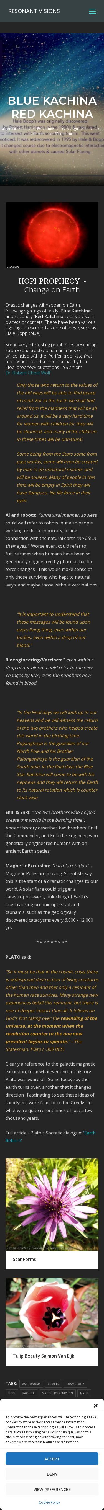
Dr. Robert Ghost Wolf (28, 372)
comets (53, 1384)
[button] (95, 1405)
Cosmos (48, 128)
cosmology (75, 1384)
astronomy (31, 1384)
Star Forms (24, 1259)
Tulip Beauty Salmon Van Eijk (43, 1356)
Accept (52, 1459)
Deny (52, 1474)
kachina (28, 1393)
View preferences (52, 1489)
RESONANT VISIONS (34, 11)
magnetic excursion (57, 1393)
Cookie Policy (49, 1502)
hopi (11, 1393)
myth (84, 1393)
